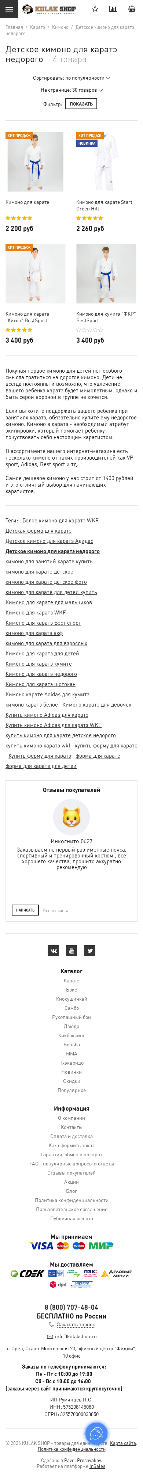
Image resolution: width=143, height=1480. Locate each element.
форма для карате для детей (41, 765)
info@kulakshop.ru (76, 1336)
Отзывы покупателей (71, 1172)
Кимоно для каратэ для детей (42, 653)
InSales (97, 1466)
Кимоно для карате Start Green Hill (104, 205)
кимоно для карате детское (39, 571)
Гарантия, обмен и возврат (71, 1154)
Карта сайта (123, 1443)
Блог (71, 1190)
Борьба (71, 1044)
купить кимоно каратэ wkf (38, 745)
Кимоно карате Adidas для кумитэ (47, 694)
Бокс (71, 989)
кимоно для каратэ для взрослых (46, 643)
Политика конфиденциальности (72, 1199)
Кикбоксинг (71, 1035)
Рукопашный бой (71, 1016)
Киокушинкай (71, 998)
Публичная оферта (71, 1218)
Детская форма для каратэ (39, 530)
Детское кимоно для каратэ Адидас (49, 540)
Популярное (72, 1090)
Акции (71, 1181)
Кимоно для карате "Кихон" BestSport (27, 316)
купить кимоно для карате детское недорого (61, 735)
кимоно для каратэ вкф (34, 632)
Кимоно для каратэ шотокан (41, 684)
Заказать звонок (76, 1324)
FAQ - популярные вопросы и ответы (71, 1163)
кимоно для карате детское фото (46, 581)
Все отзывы (55, 910)
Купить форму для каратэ (39, 755)
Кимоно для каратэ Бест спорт (43, 622)
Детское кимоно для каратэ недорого (53, 551)
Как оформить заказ (72, 1145)
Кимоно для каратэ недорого (41, 673)
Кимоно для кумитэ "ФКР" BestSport (106, 316)
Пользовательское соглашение (71, 1209)
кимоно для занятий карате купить (49, 561)
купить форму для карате (106, 745)
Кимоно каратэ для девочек (96, 704)
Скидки (71, 1080)
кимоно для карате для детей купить (51, 592)
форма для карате (98, 755)
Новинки (71, 1071)
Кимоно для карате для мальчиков (49, 602)
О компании (71, 1117)
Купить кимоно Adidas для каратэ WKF (54, 725)
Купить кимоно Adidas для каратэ (47, 714)
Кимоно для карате (27, 201)
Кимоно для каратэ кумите (39, 663)
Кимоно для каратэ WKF (36, 612)
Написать (25, 910)
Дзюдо (71, 1026)
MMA (71, 1053)
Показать (81, 103)
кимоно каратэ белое (32, 704)
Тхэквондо (72, 1062)
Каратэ (72, 980)
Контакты (71, 1126)
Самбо (72, 1007)
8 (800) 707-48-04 (71, 1307)
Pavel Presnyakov (82, 1460)
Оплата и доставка (71, 1136)
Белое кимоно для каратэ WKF (60, 520)
